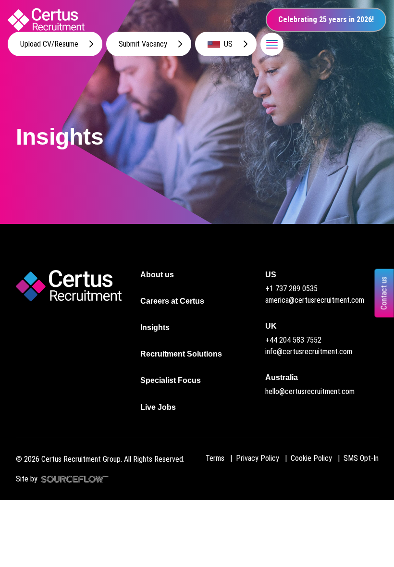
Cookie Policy (311, 458)
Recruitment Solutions (181, 354)
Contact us (384, 293)
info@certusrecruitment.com (308, 351)
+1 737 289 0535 (291, 288)
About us (157, 275)
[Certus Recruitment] (46, 19)
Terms (215, 458)
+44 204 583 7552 (293, 340)
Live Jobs (158, 407)
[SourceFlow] (73, 478)
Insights (155, 327)
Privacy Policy (257, 458)
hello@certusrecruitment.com (310, 391)
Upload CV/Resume (49, 44)
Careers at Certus (172, 301)
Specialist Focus (170, 380)
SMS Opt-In (361, 458)
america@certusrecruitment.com (314, 300)
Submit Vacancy (143, 44)
